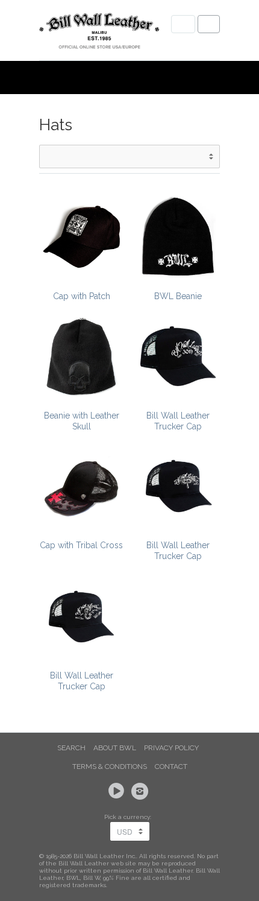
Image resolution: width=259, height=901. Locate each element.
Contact (171, 766)
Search (71, 748)
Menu (183, 24)
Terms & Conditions (109, 766)
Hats (55, 125)
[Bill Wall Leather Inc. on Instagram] (141, 791)
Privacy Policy (171, 748)
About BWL (114, 748)
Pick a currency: (129, 817)
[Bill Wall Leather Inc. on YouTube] (118, 791)
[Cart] (209, 24)
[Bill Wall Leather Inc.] (99, 33)
